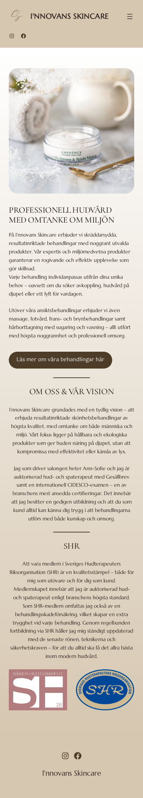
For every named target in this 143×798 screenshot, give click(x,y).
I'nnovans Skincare (69, 16)
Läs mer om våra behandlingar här (60, 359)
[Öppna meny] (129, 16)
